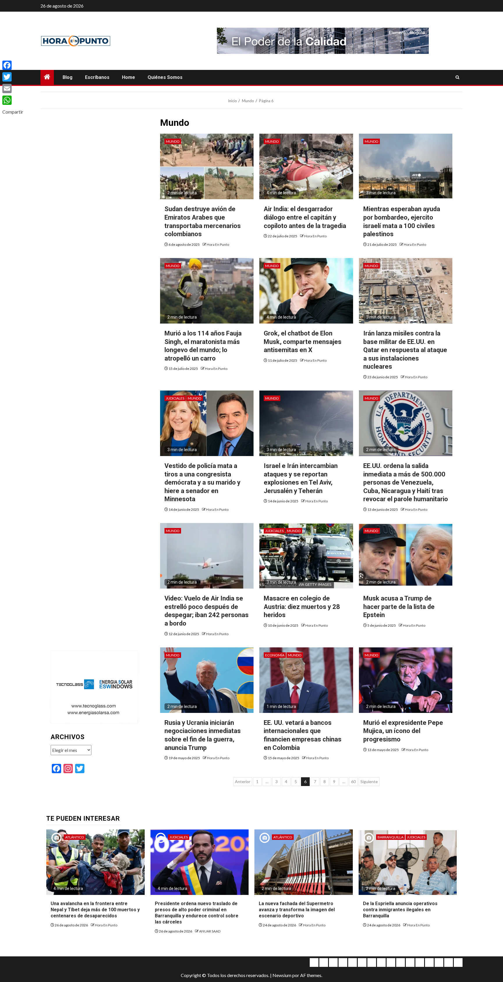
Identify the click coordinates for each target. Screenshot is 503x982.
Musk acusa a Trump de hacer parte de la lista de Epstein (399, 607)
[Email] (12, 88)
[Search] (457, 77)
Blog (67, 77)
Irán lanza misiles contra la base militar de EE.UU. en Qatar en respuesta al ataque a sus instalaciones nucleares (405, 350)
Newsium (281, 975)
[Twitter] (12, 77)
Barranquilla (390, 837)
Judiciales (175, 398)
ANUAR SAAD (209, 931)
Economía (274, 655)
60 (353, 781)
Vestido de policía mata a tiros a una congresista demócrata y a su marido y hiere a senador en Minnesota (202, 482)
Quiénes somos (165, 77)
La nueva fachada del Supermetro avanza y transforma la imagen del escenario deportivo (297, 910)
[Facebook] (12, 65)
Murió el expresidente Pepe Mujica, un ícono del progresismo (403, 731)
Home (128, 77)
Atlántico (74, 837)
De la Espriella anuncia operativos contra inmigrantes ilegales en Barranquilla (400, 910)
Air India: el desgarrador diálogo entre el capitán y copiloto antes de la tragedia (305, 217)
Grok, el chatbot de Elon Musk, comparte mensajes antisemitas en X (302, 342)
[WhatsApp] (12, 100)
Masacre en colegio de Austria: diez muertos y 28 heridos (302, 607)
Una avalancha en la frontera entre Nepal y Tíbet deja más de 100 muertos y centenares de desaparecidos (95, 910)
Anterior (242, 781)
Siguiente (369, 781)
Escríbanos (97, 77)
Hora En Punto (218, 244)
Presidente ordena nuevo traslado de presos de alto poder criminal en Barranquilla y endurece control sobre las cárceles (196, 912)
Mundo (173, 141)
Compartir (12, 111)
